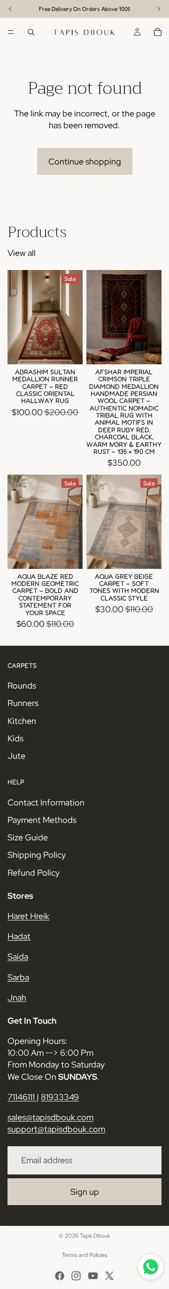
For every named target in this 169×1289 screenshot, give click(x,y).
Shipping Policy (37, 854)
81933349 (60, 1097)
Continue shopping (84, 161)
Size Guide (28, 837)
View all (22, 252)
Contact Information (46, 802)
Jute (16, 755)
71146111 (22, 1097)
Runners (23, 703)
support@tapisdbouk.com (56, 1129)
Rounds (22, 685)
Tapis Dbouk (95, 1236)
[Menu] (11, 32)
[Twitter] (109, 1275)
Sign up (84, 1191)
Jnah (17, 997)
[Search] (31, 32)
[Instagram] (76, 1275)
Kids (15, 737)
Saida (18, 956)
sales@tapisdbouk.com (50, 1117)
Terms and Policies (84, 1255)
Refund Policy (34, 872)
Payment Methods (42, 819)
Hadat (19, 936)
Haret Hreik (28, 916)
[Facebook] (59, 1275)
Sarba (18, 976)
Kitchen (22, 720)
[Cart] (157, 32)
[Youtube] (93, 1275)
